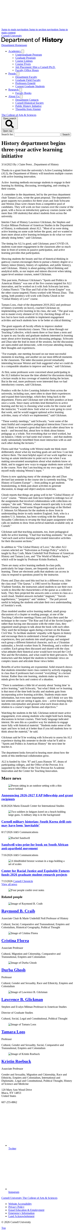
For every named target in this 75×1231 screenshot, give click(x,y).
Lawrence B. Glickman (22, 999)
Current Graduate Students (30, 86)
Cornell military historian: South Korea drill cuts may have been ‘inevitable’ (36, 823)
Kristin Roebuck (16, 1061)
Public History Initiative (28, 106)
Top (3, 1228)
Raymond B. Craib (18, 911)
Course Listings (24, 60)
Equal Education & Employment (26, 1210)
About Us (14, 96)
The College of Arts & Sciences (18, 115)
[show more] (22, 51)
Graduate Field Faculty (28, 80)
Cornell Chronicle (23, 881)
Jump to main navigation (15, 29)
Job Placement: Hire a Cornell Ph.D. (35, 67)
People (12, 73)
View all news (9, 884)
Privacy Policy (16, 1206)
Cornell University (11, 35)
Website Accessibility (20, 1203)
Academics (14, 51)
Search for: (7, 134)
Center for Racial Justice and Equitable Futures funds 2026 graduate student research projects (35, 872)
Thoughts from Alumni (28, 109)
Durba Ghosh (13, 970)
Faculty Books (23, 93)
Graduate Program (25, 57)
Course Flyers (23, 64)
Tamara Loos (13, 1032)
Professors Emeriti (25, 83)
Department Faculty (26, 77)
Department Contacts (27, 99)
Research (13, 89)
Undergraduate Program (28, 54)
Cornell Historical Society (29, 102)
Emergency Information (21, 1213)
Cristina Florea (15, 940)
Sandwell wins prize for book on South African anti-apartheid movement (34, 846)
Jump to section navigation (44, 29)
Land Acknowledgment (21, 1216)
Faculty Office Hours (27, 70)
